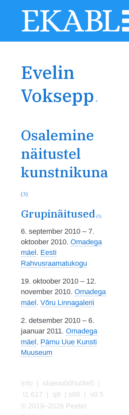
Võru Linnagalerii (67, 302)
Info (27, 383)
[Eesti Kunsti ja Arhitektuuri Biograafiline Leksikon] (71, 31)
